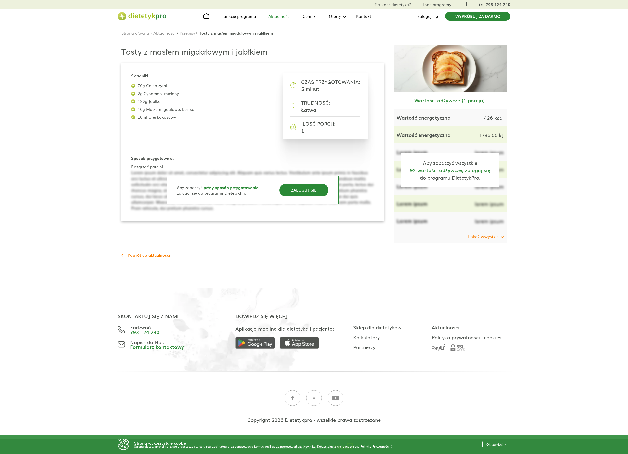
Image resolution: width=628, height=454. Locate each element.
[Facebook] (292, 398)
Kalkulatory (366, 337)
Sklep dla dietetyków (377, 327)
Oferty (335, 16)
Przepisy (187, 32)
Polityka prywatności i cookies (466, 337)
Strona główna (135, 32)
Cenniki (310, 16)
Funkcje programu (239, 16)
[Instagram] (314, 398)
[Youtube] (335, 398)
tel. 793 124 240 (494, 4)
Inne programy (437, 4)
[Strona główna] (142, 16)
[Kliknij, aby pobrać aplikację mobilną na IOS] (302, 343)
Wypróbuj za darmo (477, 16)
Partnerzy (364, 346)
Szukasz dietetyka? (393, 4)
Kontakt (363, 16)
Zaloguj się (428, 16)
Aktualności (279, 16)
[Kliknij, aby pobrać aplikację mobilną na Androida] (258, 343)
